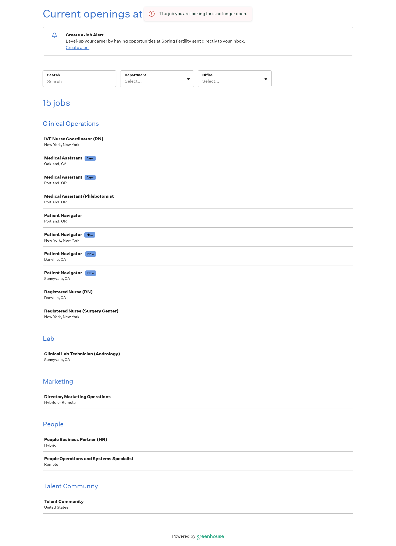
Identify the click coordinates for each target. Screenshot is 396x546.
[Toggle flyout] (188, 79)
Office (207, 75)
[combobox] (125, 81)
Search (53, 75)
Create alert (77, 47)
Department (135, 75)
